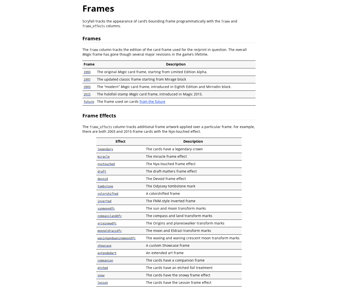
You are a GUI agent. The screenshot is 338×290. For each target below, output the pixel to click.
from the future (152, 101)
